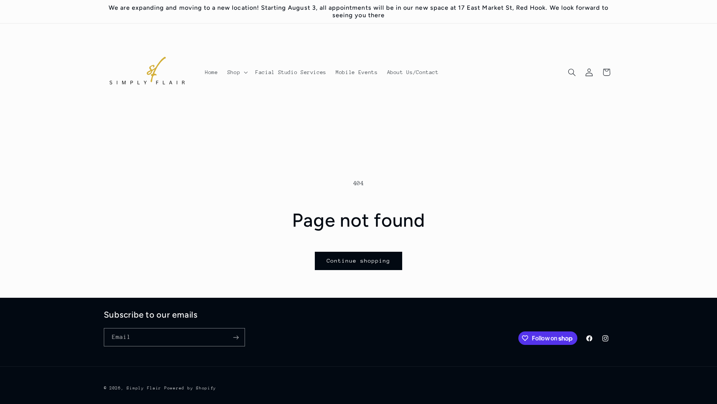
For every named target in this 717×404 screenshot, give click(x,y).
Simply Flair (144, 388)
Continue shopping (359, 260)
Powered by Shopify (190, 388)
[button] (237, 72)
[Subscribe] (235, 337)
